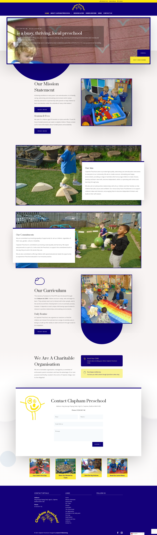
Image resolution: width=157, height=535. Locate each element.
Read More (42, 109)
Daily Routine (68, 517)
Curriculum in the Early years (72, 513)
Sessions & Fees (79, 13)
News (100, 13)
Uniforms (67, 521)
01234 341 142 (104, 1)
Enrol (143, 53)
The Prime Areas (69, 509)
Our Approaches (69, 511)
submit (98, 444)
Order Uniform (112, 1)
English (135, 533)
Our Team (68, 503)
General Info (68, 501)
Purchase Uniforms (94, 372)
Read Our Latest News (117, 475)
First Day (67, 515)
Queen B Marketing (62, 533)
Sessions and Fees (70, 519)
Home (47, 13)
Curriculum (68, 507)
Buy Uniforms (140, 60)
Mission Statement (70, 499)
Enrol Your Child (93, 358)
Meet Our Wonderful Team (65, 477)
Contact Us (107, 13)
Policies (67, 505)
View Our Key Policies (91, 475)
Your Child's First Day (40, 475)
